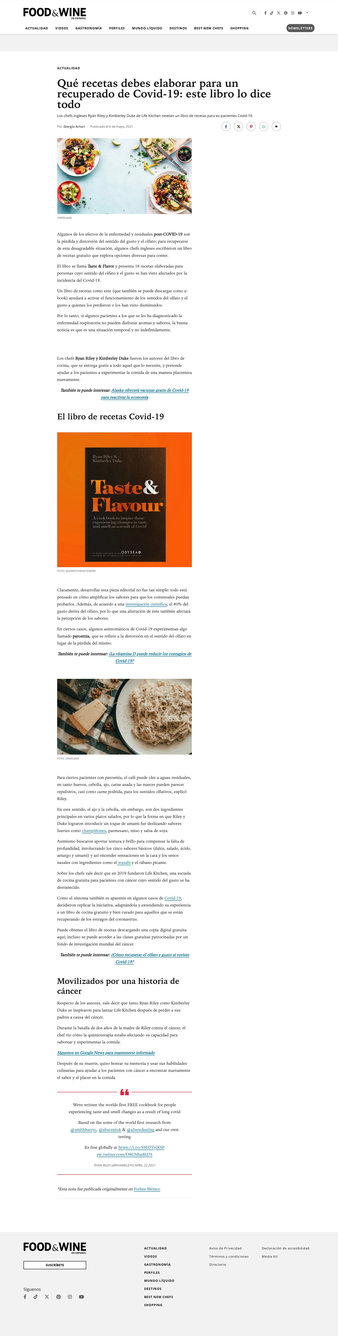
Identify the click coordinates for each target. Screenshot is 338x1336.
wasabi (124, 862)
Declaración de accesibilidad (286, 1248)
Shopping (239, 28)
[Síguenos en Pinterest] (285, 13)
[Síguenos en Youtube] (300, 13)
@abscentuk (110, 1129)
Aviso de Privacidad (225, 1248)
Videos (61, 28)
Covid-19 (173, 897)
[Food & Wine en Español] (55, 13)
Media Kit (270, 1256)
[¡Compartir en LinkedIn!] (263, 126)
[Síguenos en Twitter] (278, 13)
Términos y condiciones (229, 1256)
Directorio (217, 1264)
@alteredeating (140, 1129)
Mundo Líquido (147, 28)
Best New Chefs (208, 28)
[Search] (254, 13)
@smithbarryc (83, 1129)
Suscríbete (55, 1265)
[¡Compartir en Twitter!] (238, 126)
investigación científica (146, 604)
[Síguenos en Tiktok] (271, 13)
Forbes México (147, 1188)
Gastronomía (88, 28)
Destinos (178, 28)
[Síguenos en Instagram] (292, 13)
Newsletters (300, 28)
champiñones (94, 830)
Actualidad (36, 28)
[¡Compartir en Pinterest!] (251, 126)
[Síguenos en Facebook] (265, 13)
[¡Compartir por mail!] (276, 126)
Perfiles (117, 28)
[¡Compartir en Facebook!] (226, 126)
